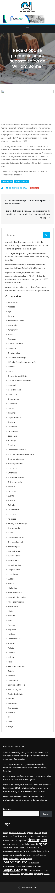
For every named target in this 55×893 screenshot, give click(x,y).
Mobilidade (13, 606)
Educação (12, 440)
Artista (11, 316)
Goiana (40, 848)
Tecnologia (13, 703)
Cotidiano (34, 188)
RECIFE (25, 870)
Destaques (13, 431)
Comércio (12, 385)
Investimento (14, 560)
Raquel (38, 866)
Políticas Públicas (28, 867)
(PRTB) (5, 833)
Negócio (11, 625)
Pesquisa (7, 809)
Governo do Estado (16, 537)
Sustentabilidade (15, 694)
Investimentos (14, 565)
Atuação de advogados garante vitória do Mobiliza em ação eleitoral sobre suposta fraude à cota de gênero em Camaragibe (26, 245)
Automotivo (13, 330)
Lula (5, 858)
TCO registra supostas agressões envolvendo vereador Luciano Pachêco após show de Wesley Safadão (27, 256)
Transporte (13, 708)
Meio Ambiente (15, 592)
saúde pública (15, 874)
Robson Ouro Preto (39, 870)
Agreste (11, 307)
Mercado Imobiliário (17, 602)
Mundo (11, 620)
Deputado (22, 840)
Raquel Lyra (11, 870)
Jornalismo (13, 574)
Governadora (8, 852)
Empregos (12, 468)
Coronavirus (13, 399)
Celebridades (14, 353)
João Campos (39, 855)
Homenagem (14, 546)
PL (29, 863)
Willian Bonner (21, 181)
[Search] (46, 235)
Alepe (38, 832)
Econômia (12, 436)
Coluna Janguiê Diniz (17, 376)
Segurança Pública (16, 685)
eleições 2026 (10, 847)
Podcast (11, 643)
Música (11, 583)
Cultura (11, 422)
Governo (18, 851)
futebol (22, 848)
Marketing (12, 588)
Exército (11, 505)
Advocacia (13, 302)
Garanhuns (32, 848)
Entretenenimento (16, 477)
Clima (10, 371)
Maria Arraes (14, 859)
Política (11, 652)
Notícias (11, 634)
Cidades (11, 366)
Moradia (11, 615)
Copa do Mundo (41, 836)
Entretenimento (15, 482)
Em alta (11, 445)
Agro (10, 311)
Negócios (12, 629)
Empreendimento (16, 459)
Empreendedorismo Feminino (21, 454)
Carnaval (12, 348)
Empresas (12, 473)
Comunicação (14, 390)
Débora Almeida (9, 844)
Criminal (11, 413)
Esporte (11, 486)
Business (12, 339)
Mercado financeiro (17, 597)
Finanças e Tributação (18, 523)
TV (9, 717)
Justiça (11, 579)
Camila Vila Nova (15, 343)
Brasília (23, 836)
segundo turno (27, 874)
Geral (10, 532)
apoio (44, 833)
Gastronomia (14, 528)
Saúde (11, 671)
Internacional (14, 556)
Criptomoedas (14, 417)
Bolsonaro (7, 836)
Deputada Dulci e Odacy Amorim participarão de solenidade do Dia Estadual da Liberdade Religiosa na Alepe (28, 214)
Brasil (10, 334)
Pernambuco (14, 639)
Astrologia (12, 325)
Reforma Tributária (16, 666)
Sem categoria (14, 689)
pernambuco (15, 862)
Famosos (12, 514)
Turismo (11, 712)
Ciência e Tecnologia (17, 357)
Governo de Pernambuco (37, 851)
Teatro (11, 698)
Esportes (12, 491)
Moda (10, 611)
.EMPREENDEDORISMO (17, 833)
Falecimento (13, 509)
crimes (11, 408)
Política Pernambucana (12, 866)
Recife (11, 662)
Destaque (12, 426)
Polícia (11, 648)
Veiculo (11, 721)
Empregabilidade (15, 463)
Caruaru (31, 836)
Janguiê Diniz (14, 569)
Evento (11, 496)
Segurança (13, 680)
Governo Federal (15, 542)
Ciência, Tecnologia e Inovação (22, 362)
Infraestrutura (14, 551)
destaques (7, 181)
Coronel (6, 841)
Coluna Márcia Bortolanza (19, 380)
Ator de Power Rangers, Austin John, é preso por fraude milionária (27, 202)
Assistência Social (16, 320)
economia (20, 844)
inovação (18, 855)
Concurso (12, 394)
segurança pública (42, 874)
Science (11, 675)
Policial (11, 657)
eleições (41, 844)
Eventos (11, 500)
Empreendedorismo (17, 449)
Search (46, 814)
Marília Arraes (26, 858)
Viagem (11, 726)
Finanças (12, 519)
